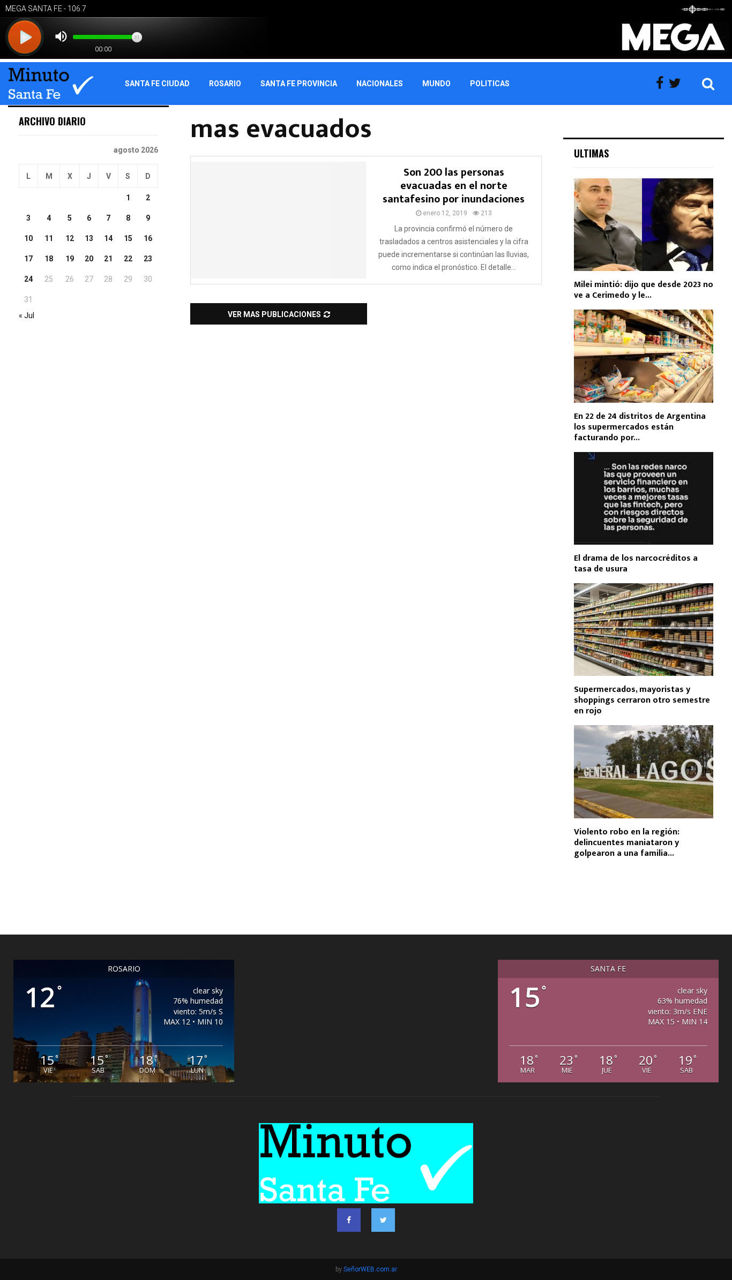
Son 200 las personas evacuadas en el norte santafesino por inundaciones (454, 185)
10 (28, 238)
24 (28, 279)
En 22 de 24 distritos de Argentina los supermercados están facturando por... (640, 427)
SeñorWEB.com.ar (370, 1269)
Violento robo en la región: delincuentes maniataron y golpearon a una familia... (626, 843)
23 (148, 258)
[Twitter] (677, 83)
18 (48, 258)
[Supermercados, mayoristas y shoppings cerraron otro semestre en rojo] (643, 629)
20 (89, 258)
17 (28, 258)
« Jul (26, 315)
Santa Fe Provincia (298, 83)
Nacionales (379, 83)
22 (128, 258)
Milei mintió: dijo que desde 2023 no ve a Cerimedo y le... (643, 290)
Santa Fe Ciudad (157, 83)
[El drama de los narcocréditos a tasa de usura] (643, 498)
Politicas (490, 83)
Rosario (225, 83)
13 (89, 238)
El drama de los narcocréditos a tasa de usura (636, 563)
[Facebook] (662, 83)
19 (69, 258)
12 (69, 238)
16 (148, 238)
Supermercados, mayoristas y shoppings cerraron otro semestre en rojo (642, 700)
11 (48, 238)
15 (128, 238)
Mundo (436, 83)
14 (108, 238)
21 (108, 258)
